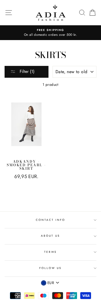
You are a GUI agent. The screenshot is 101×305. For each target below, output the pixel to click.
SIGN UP (84, 294)
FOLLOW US (50, 268)
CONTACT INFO (50, 220)
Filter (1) (26, 71)
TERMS (50, 252)
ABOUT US (50, 236)
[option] (50, 33)
